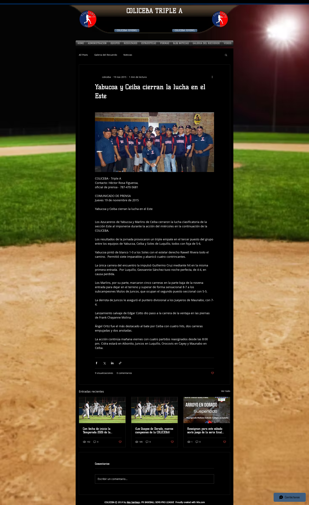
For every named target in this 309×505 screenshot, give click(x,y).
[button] (226, 55)
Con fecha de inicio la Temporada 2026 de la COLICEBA (96, 430)
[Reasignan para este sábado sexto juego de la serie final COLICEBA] (206, 410)
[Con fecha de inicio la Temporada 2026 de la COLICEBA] (102, 410)
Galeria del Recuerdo (105, 54)
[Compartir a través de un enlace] (120, 363)
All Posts (83, 54)
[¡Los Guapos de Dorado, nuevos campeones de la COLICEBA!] (154, 410)
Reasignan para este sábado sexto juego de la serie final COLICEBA (204, 430)
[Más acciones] (212, 77)
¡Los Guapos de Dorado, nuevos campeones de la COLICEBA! (154, 430)
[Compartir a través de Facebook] (96, 363)
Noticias (127, 54)
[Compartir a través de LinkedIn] (112, 363)
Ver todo (225, 391)
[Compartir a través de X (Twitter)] (104, 363)
